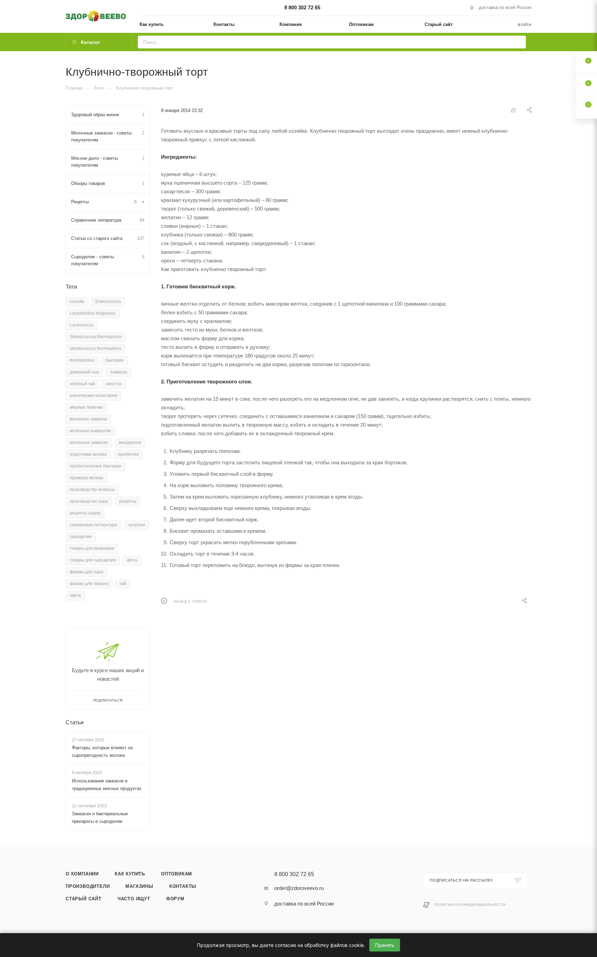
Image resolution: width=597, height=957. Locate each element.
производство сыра (89, 501)
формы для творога (89, 583)
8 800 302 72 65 (302, 7)
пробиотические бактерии (95, 466)
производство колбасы (92, 489)
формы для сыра (86, 571)
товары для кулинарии (92, 548)
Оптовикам (176, 873)
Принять (385, 945)
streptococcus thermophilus (95, 348)
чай (123, 583)
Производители (88, 886)
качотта (113, 383)
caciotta (77, 301)
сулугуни (136, 524)
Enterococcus (108, 301)
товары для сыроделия (93, 560)
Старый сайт (84, 898)
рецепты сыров (85, 513)
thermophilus (82, 360)
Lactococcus (81, 325)
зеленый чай (82, 383)
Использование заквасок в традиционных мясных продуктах (107, 784)
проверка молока (86, 477)
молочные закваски (89, 442)
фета (132, 560)
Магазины (139, 886)
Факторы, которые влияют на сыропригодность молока (102, 751)
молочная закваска (88, 419)
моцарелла (130, 442)
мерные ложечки (86, 407)
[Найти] (518, 42)
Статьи (75, 722)
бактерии (114, 360)
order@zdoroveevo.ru (299, 888)
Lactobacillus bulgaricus (92, 313)
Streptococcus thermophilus (96, 336)
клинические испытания (93, 395)
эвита (75, 595)
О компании (82, 873)
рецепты (127, 501)
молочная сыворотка (90, 430)
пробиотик (128, 454)
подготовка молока (88, 454)
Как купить (130, 873)
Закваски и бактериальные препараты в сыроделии (100, 817)
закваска (118, 372)
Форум (175, 898)
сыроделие (81, 536)
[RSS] (513, 110)
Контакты (182, 886)
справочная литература (93, 524)
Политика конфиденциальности (470, 905)
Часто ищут (133, 898)
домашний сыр (84, 372)
